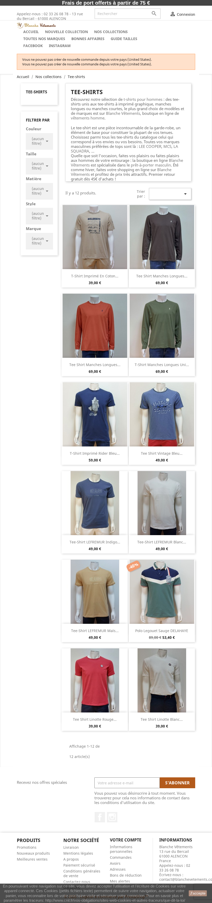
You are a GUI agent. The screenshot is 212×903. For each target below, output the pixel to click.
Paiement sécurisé (79, 865)
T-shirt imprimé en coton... (94, 276)
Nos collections (111, 31)
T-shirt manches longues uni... (162, 364)
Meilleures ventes (32, 859)
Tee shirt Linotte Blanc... (162, 719)
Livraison (71, 847)
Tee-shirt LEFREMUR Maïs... (95, 630)
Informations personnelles (121, 849)
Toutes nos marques (44, 38)
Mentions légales (78, 853)
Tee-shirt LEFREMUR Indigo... (95, 542)
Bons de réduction (126, 875)
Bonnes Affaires (87, 38)
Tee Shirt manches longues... (161, 276)
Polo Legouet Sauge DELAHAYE (161, 630)
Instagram (112, 817)
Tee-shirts (36, 91)
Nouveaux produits (33, 853)
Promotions (26, 847)
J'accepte (198, 893)
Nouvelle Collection (66, 31)
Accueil (31, 31)
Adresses (118, 869)
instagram (60, 45)
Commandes (121, 857)
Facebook (33, 45)
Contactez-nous (76, 881)
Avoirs (115, 863)
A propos (71, 859)
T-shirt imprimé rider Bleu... (95, 453)
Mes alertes (120, 881)
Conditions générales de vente (81, 873)
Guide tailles (124, 38)
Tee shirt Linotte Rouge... (95, 719)
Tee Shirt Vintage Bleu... (162, 453)
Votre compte (125, 840)
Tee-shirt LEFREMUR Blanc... (161, 542)
